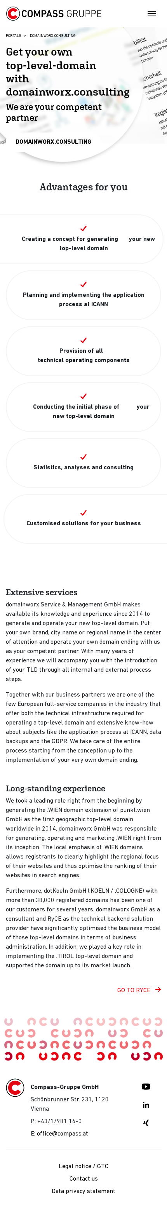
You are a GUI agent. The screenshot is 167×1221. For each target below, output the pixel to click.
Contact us (84, 1179)
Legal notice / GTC (83, 1167)
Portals (13, 36)
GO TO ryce (134, 991)
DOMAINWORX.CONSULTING (53, 142)
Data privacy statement (83, 1191)
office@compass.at (62, 1134)
